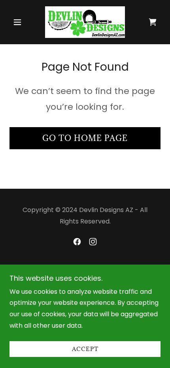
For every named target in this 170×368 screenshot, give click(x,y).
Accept (85, 349)
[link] (85, 22)
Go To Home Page (85, 138)
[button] (20, 22)
